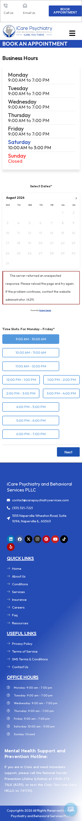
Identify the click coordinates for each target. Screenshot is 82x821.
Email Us (29, 13)
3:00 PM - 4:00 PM (61, 393)
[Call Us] (6, 6)
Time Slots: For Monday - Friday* (28, 329)
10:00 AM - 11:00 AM (30, 352)
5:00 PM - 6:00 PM (31, 420)
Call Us (8, 13)
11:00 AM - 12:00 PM (30, 366)
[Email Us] (25, 6)
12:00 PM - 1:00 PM (21, 379)
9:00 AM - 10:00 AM (31, 339)
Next (68, 452)
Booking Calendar (45, 310)
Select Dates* (41, 186)
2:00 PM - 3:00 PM (20, 393)
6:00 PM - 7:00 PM (31, 434)
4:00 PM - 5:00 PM (31, 407)
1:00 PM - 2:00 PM (61, 379)
